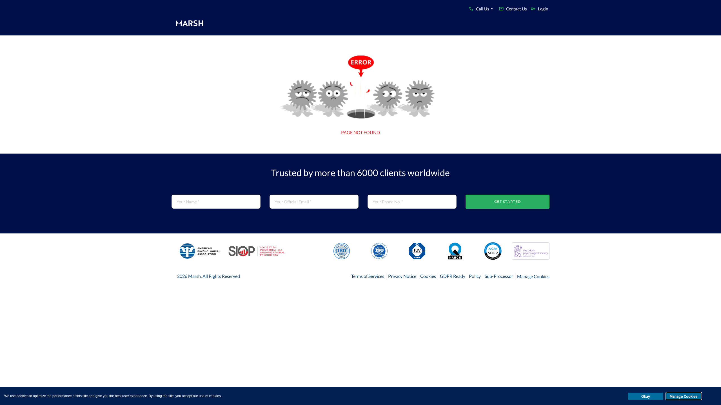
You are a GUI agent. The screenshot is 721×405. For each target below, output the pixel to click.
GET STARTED (507, 201)
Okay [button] (645, 396)
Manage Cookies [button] (684, 396)
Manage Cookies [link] (533, 276)
